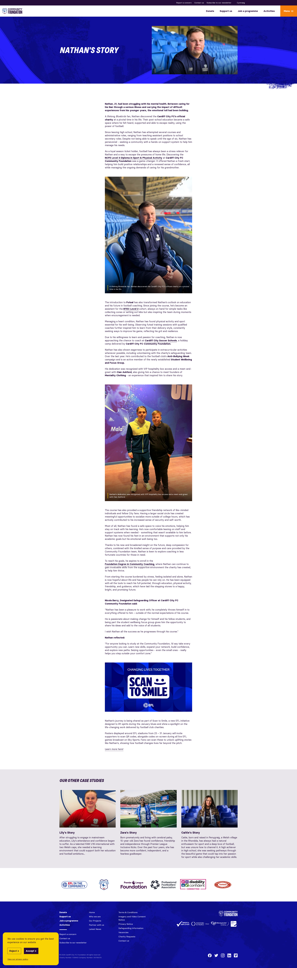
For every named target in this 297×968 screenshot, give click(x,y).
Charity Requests (126, 936)
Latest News (95, 929)
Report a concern (184, 3)
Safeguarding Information (130, 928)
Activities (269, 11)
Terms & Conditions (127, 912)
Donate (210, 11)
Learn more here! (114, 749)
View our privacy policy (17, 959)
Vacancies (123, 932)
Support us (226, 11)
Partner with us (96, 925)
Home (92, 912)
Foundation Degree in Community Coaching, (130, 564)
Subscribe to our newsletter (219, 3)
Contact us (199, 3)
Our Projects (95, 920)
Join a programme (248, 11)
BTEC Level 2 (131, 308)
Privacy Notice (125, 924)
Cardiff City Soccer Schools (161, 340)
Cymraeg (241, 3)
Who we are (95, 916)
